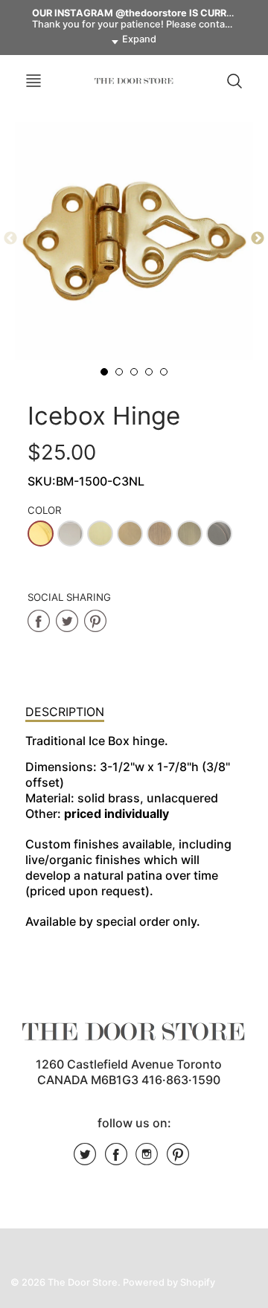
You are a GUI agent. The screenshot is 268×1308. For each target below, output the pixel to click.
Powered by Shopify (169, 1282)
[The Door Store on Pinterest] (178, 1159)
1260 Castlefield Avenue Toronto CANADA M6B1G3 (129, 1072)
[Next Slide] (257, 238)
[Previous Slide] (10, 238)
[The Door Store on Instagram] (146, 1159)
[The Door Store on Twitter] (85, 1159)
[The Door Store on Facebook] (116, 1159)
